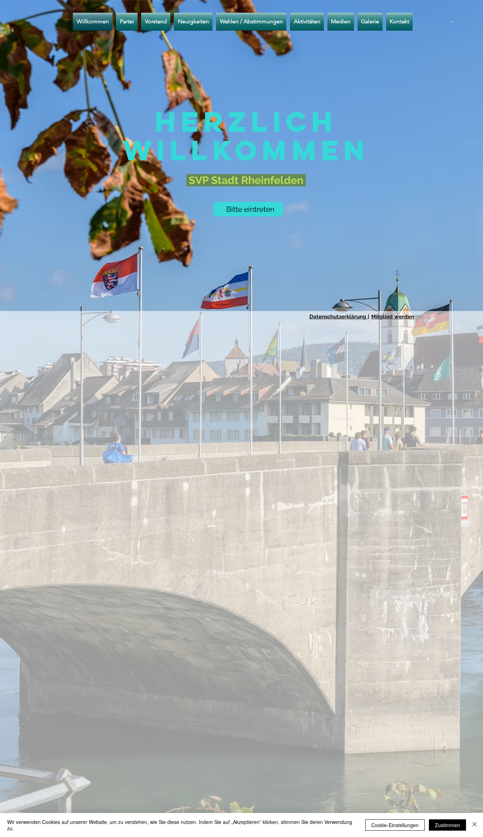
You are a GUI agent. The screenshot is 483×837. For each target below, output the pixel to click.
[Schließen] (474, 825)
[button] (251, 21)
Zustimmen (447, 825)
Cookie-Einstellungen (395, 825)
